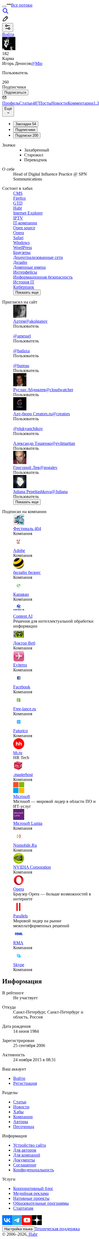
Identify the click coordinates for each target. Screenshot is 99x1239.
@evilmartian (63, 443)
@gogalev (48, 467)
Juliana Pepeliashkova (32, 491)
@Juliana (59, 491)
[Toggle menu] (4, 6)
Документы (24, 1160)
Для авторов (24, 1150)
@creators (61, 413)
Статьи (29, 103)
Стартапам (23, 1208)
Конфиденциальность (33, 1170)
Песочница (23, 1126)
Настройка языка (18, 1229)
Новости (59, 103)
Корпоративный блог (33, 1188)
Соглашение (24, 1165)
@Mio (36, 63)
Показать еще (26, 292)
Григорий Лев (26, 467)
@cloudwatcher (59, 389)
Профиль (10, 103)
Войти (19, 1078)
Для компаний (26, 1155)
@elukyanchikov (28, 428)
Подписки (26, 135)
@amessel (22, 336)
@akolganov (36, 321)
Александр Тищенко (32, 443)
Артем (19, 321)
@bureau (21, 365)
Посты (45, 103)
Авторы (20, 1121)
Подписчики (25, 130)
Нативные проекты (31, 1198)
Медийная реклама (31, 1193)
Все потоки (21, 5)
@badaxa (21, 350)
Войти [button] (8, 34)
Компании (23, 1116)
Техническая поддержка (57, 1228)
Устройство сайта (29, 1145)
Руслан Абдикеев (29, 389)
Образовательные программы (41, 1203)
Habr (32, 1234)
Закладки (25, 124)
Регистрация (25, 1083)
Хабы (18, 1111)
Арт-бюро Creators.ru (32, 413)
